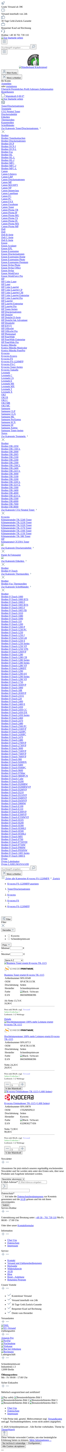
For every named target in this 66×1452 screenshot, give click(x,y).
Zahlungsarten (46, 89)
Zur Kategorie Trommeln (13, 436)
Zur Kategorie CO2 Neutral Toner (18, 510)
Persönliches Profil (20, 89)
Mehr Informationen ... (40, 1440)
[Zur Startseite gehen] (12, 37)
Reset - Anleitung (15, 1277)
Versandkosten (55, 1419)
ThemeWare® (8, 1429)
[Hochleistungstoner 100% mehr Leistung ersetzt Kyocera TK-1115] (33, 1024)
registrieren (11, 86)
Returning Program (16, 1279)
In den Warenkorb (13, 1088)
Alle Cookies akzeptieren (13, 1446)
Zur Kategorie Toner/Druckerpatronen (20, 128)
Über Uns (12, 1240)
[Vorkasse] (6, 1346)
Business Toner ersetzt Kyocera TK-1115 (24, 975)
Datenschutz (13, 1243)
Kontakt (11, 1260)
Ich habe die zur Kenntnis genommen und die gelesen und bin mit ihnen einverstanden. (28, 1199)
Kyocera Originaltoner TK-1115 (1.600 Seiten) (27, 1103)
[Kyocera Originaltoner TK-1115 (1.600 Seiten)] (28, 1091)
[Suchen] (33, 46)
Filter (8, 919)
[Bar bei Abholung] (11, 1349)
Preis (5, 945)
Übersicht (6, 89)
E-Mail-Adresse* (9, 1182)
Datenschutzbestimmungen (30, 1196)
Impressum (12, 1245)
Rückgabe (12, 1266)
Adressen (34, 89)
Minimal (12, 948)
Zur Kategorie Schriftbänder (15, 586)
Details (7, 1019)
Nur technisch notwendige (13, 1443)
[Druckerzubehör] (2, 558)
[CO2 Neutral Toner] (2, 545)
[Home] (33, 102)
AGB (23, 1199)
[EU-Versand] (8, 1328)
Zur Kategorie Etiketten (13, 561)
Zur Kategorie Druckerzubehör (16, 548)
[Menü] (4, 41)
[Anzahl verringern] (7, 1084)
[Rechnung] (7, 1351)
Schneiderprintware (20, 939)
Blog (9, 1274)
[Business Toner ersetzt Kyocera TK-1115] (25, 963)
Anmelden (6, 83)
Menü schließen (13, 78)
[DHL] (5, 1325)
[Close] (2, 1450)
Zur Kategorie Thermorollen (15, 574)
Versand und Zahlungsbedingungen (24, 1263)
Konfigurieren (34, 1443)
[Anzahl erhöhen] (22, 1084)
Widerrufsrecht (14, 1268)
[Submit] (4, 1186)
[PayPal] (5, 1340)
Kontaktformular (25, 1225)
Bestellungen (7, 92)
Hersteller (7, 930)
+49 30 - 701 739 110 (45, 1217)
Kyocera (15, 936)
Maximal (13, 954)
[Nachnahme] (8, 1343)
